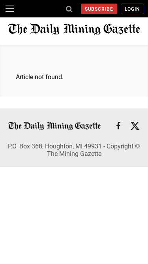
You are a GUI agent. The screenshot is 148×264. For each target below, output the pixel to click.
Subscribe (99, 9)
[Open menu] (10, 9)
